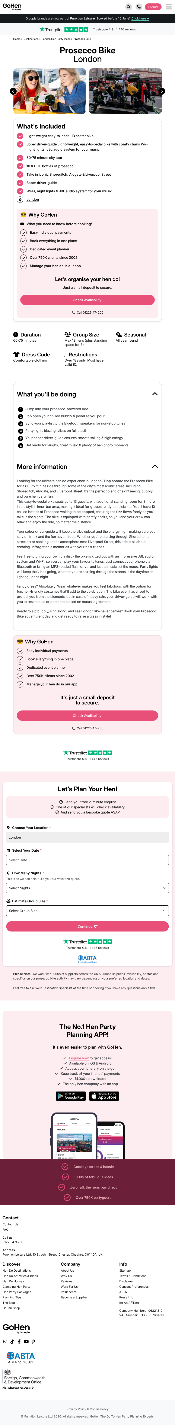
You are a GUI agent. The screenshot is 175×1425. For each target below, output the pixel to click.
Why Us (66, 1276)
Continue (85, 926)
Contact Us (10, 1224)
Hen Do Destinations (17, 1270)
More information (42, 466)
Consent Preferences (134, 1286)
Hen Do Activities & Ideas (20, 1276)
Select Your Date (26, 850)
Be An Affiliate (129, 1302)
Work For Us (69, 1286)
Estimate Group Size (29, 901)
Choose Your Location (31, 827)
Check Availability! (87, 300)
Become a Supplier (74, 1297)
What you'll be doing (46, 394)
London (32, 199)
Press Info (126, 1297)
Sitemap (125, 1270)
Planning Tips (12, 1297)
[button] (128, 6)
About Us (67, 1270)
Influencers (68, 1292)
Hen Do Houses (13, 1281)
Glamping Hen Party (17, 1286)
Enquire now (79, 1058)
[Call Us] (139, 6)
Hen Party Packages (17, 1292)
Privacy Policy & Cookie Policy (88, 1409)
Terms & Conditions (132, 1276)
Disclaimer (126, 1281)
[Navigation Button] (168, 7)
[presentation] (13, 91)
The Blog (9, 1302)
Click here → (140, 18)
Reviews (66, 1281)
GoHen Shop (11, 1308)
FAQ (6, 1229)
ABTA (123, 1292)
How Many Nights (27, 873)
